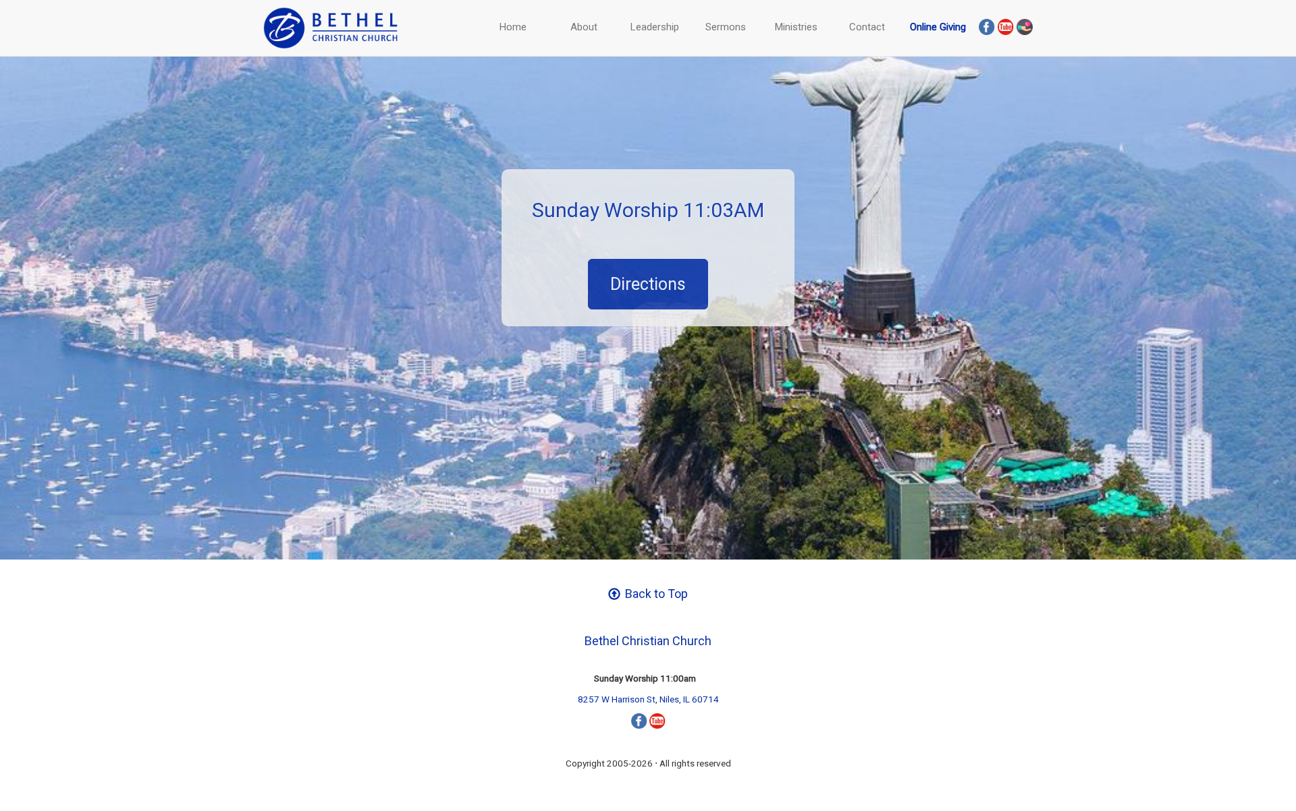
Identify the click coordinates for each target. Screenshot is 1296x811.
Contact (867, 27)
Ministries (796, 27)
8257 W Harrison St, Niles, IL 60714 (648, 699)
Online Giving (938, 27)
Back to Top (655, 594)
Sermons (725, 27)
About (583, 27)
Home (513, 27)
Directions (648, 284)
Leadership (654, 27)
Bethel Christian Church (648, 641)
